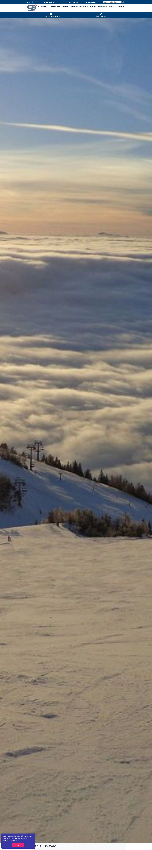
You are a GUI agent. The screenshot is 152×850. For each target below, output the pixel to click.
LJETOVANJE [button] (83, 7)
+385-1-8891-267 (73, 2)
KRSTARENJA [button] (102, 7)
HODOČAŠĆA (55, 7)
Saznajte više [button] (13, 840)
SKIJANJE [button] (93, 7)
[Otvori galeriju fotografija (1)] (76, 430)
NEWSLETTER (50, 2)
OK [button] (18, 845)
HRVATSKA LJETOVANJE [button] (69, 7)
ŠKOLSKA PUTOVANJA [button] (116, 7)
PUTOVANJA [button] (45, 7)
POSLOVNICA (92, 2)
